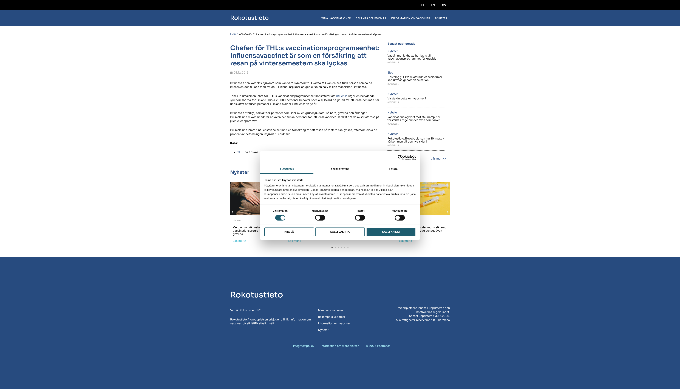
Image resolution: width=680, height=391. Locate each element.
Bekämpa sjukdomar (371, 18)
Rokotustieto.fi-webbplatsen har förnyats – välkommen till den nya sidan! (415, 140)
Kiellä (289, 231)
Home (234, 34)
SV (444, 5)
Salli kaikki (391, 231)
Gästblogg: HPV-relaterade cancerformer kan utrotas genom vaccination (414, 78)
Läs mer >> (438, 158)
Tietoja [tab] (393, 168)
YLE (240, 152)
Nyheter (441, 18)
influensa (341, 96)
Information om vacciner (410, 18)
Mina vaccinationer (336, 18)
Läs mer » (239, 240)
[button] (232, 212)
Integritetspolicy (303, 346)
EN (433, 5)
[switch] (320, 218)
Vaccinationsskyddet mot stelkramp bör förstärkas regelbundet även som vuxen (413, 118)
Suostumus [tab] (287, 168)
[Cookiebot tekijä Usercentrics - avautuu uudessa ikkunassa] (400, 157)
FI (422, 5)
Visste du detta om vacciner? (406, 98)
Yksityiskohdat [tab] (340, 168)
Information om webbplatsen (340, 346)
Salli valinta (340, 231)
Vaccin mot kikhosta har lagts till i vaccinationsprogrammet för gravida (412, 57)
